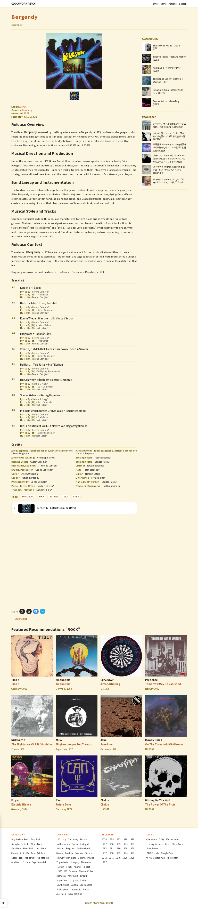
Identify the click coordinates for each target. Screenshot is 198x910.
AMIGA (22, 106)
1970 (118, 857)
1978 (132, 848)
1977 (104, 853)
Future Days (63, 804)
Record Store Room (173, 843)
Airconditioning (110, 684)
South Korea (86, 884)
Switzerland (83, 848)
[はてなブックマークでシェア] (42, 611)
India (86, 889)
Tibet (15, 680)
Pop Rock (30, 853)
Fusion (26, 862)
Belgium (70, 848)
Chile (83, 880)
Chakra (105, 800)
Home (154, 3)
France (83, 839)
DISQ (161, 839)
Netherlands (63, 843)
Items (163, 3)
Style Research (153, 848)
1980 (118, 848)
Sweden (79, 853)
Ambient (15, 862)
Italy (64, 839)
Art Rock (41, 853)
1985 (118, 843)
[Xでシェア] (22, 611)
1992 (118, 839)
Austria (69, 853)
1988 (132, 839)
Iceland (60, 848)
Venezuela (73, 875)
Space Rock (16, 857)
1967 (104, 862)
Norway (60, 857)
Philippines (62, 889)
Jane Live (107, 744)
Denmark (71, 857)
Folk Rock (16, 848)
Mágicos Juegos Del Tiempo (74, 744)
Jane (104, 740)
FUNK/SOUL (28, 496)
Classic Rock (17, 853)
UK (58, 839)
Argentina (61, 880)
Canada (73, 871)
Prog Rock (35, 839)
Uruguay (73, 880)
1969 (125, 857)
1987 (104, 843)
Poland (77, 866)
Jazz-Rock (40, 848)
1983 (132, 843)
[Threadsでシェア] (29, 611)
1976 (111, 853)
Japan (74, 884)
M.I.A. (59, 740)
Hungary (74, 862)
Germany (27, 110)
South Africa (62, 884)
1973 (26, 113)
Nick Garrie (18, 740)
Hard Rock (28, 848)
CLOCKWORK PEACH (23, 3)
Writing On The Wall (157, 800)
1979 (125, 848)
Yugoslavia (62, 862)
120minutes (172, 839)
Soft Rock (54, 496)
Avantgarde (43, 857)
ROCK (41, 496)
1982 (104, 848)
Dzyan (15, 800)
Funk (76, 496)
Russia (86, 866)
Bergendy (24, 16)
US (65, 871)
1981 (111, 848)
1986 (111, 843)
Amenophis (63, 680)
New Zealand (75, 893)
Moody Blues (153, 740)
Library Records (154, 843)
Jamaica (61, 875)
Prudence (151, 680)
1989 (125, 839)
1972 (104, 857)
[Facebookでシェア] (36, 611)
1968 (132, 857)
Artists (173, 3)
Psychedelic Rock (20, 839)
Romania (86, 862)
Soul (65, 496)
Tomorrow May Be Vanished (163, 684)
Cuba (90, 871)
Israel (68, 866)
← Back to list (19, 619)
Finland (89, 853)
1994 (111, 839)
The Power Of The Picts (160, 804)
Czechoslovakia (86, 857)
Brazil (83, 875)
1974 (125, 853)
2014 (104, 839)
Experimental (39, 862)
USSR (59, 871)
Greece (59, 853)
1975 (118, 853)
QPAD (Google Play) (156, 857)
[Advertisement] (74, 561)
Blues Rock (36, 843)
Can (58, 800)
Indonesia (76, 889)
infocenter (172, 857)
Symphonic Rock (19, 843)
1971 (111, 857)
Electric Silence (21, 804)
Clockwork (151, 839)
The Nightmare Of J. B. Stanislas (31, 744)
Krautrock (29, 857)
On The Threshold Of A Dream (164, 744)
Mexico (82, 871)
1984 (125, 843)
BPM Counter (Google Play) (160, 853)
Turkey (60, 866)
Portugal (84, 843)
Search (183, 3)
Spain (75, 843)
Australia (61, 893)
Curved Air (107, 680)
